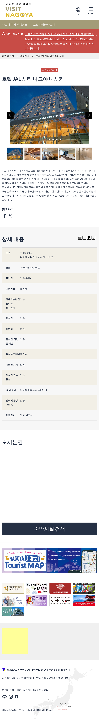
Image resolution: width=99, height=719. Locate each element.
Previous (10, 115)
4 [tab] (57, 139)
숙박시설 (24, 55)
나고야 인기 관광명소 (14, 24)
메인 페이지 (8, 55)
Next (88, 115)
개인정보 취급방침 (38, 689)
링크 (25, 689)
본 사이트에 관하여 (11, 689)
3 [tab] (53, 139)
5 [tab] (60, 139)
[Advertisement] (15, 641)
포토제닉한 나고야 (44, 24)
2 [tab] (49, 139)
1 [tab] (45, 139)
